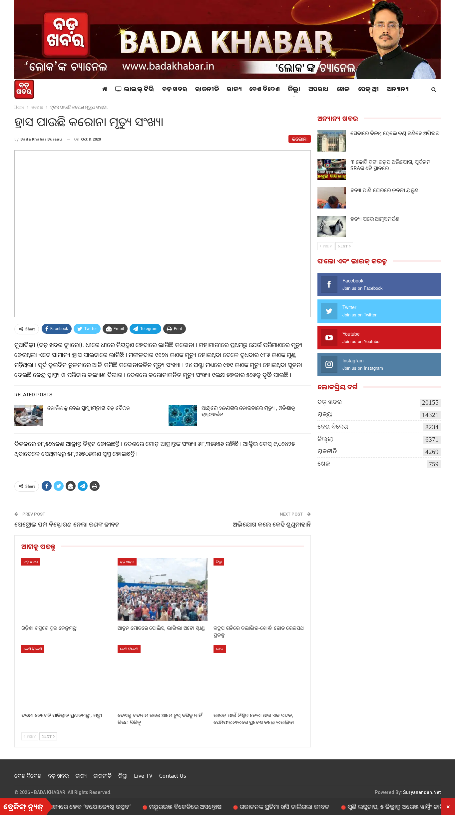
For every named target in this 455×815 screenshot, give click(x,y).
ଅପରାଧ (318, 90)
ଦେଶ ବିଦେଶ (264, 90)
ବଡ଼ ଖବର (175, 90)
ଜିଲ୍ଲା (294, 90)
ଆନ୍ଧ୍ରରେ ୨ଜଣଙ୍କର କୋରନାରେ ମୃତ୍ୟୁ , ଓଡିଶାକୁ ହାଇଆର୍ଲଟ (248, 411)
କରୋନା (299, 139)
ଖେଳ (343, 90)
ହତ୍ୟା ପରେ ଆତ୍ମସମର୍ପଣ (374, 218)
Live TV (143, 775)
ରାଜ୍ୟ (234, 90)
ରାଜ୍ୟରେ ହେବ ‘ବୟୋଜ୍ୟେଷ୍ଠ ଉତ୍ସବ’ (68, 806)
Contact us (172, 775)
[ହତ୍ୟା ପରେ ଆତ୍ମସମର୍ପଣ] (331, 226)
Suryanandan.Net (422, 792)
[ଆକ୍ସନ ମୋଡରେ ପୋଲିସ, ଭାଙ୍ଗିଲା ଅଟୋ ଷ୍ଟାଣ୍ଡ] (163, 589)
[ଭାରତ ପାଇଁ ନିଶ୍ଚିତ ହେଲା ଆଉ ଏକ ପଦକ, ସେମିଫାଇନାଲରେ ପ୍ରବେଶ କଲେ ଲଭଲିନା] (259, 676)
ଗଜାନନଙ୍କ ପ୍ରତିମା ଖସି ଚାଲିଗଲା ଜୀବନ (263, 806)
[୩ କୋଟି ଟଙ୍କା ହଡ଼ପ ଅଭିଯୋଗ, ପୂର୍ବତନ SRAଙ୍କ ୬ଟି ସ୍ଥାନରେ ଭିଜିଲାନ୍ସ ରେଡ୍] (331, 169)
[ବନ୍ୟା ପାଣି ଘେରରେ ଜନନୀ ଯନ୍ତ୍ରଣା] (331, 197)
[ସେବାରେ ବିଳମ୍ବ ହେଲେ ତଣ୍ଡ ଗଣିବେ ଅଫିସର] (331, 141)
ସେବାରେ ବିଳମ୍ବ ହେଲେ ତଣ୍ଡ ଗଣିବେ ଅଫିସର (394, 133)
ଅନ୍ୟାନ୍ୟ (397, 90)
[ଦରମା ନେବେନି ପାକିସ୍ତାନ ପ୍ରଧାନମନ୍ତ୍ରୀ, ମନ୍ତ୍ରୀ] (66, 676)
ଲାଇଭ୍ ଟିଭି (139, 90)
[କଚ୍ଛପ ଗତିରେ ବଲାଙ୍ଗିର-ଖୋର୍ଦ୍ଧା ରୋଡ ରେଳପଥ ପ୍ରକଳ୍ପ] (259, 589)
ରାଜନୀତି (207, 90)
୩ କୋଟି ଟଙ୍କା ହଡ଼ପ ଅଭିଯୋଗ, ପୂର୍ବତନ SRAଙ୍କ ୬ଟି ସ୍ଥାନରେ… (390, 165)
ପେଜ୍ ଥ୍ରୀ (368, 90)
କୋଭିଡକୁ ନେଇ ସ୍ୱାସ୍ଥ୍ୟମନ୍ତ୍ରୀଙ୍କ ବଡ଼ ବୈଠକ (88, 408)
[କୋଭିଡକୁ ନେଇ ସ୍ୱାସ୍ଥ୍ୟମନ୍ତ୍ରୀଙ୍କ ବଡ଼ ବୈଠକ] (28, 415)
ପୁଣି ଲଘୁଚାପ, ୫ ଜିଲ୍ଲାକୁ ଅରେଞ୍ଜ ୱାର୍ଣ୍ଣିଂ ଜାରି (374, 806)
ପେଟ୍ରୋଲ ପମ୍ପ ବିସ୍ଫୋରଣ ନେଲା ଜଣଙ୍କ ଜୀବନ (67, 524)
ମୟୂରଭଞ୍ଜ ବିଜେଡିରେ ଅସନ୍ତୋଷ (164, 806)
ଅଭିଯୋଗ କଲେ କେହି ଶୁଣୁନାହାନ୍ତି (272, 524)
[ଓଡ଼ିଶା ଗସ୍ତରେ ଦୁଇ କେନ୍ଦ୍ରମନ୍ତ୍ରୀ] (66, 589)
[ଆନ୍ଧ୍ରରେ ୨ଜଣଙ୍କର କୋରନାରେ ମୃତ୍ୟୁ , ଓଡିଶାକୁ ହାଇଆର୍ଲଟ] (183, 415)
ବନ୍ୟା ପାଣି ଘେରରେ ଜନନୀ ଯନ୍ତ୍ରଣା (384, 190)
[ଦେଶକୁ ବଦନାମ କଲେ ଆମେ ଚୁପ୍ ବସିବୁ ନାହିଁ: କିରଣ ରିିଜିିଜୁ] (163, 676)
